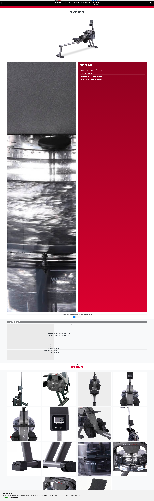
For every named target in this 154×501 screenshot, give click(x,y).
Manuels (86, 2)
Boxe (80, 2)
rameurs (77, 9)
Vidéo (88, 2)
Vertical (60, 0)
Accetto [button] (4, 497)
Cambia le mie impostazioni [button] (14, 497)
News (98, 0)
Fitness (74, 2)
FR (151, 2)
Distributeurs (97, 2)
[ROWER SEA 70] (24, 389)
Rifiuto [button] (8, 497)
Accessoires (77, 2)
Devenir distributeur (96, 4)
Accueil (66, 2)
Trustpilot (93, 0)
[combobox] (151, 3)
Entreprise (71, 2)
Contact (94, 2)
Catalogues (90, 2)
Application (82, 2)
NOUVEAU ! (68, 2)
